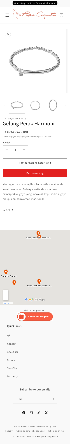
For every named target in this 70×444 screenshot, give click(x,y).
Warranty (12, 376)
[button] (7, 15)
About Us (12, 351)
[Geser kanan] (66, 106)
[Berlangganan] (53, 399)
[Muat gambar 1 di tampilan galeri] (17, 105)
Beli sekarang (35, 173)
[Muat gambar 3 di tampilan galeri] (53, 105)
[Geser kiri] (4, 106)
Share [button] (9, 209)
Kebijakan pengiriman (47, 436)
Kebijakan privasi (56, 431)
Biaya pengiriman (24, 136)
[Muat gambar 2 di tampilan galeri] (35, 105)
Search (11, 360)
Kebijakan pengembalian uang (30, 431)
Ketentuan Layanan (24, 436)
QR (8, 335)
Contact (11, 343)
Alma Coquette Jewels (31, 426)
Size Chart (13, 368)
